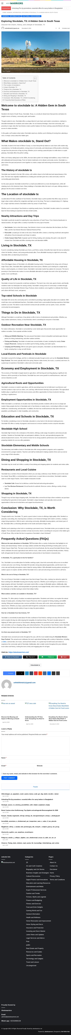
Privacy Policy (55, 876)
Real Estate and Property (35, 948)
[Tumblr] (31, 673)
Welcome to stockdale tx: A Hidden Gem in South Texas (20, 81)
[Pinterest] (36, 673)
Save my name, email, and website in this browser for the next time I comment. (30, 773)
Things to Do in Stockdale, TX (12, 89)
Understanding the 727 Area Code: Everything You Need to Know (34, 718)
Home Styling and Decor (34, 924)
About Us (53, 862)
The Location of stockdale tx (12, 85)
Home (4, 12)
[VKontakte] (45, 673)
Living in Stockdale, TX (10, 87)
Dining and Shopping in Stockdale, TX (15, 95)
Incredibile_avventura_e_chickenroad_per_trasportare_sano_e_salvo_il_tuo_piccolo (28, 821)
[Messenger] (49, 673)
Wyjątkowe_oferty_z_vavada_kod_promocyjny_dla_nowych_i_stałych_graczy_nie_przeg (30, 826)
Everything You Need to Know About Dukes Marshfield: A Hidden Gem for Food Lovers (58, 718)
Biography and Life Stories (35, 869)
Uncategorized (31, 965)
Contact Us (54, 866)
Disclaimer (53, 869)
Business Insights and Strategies (37, 873)
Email (3, 766)
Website (40, 766)
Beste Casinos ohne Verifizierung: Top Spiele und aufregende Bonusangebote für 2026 (29, 810)
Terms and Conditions (57, 880)
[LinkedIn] (27, 673)
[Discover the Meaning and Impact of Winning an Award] (11, 708)
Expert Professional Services (36, 890)
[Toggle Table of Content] (34, 78)
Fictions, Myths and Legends (36, 897)
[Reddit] (40, 673)
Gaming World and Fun (34, 910)
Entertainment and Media (34, 886)
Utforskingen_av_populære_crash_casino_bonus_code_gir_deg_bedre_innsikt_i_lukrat (29, 794)
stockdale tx (35, 665)
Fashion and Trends (33, 893)
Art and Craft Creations (34, 866)
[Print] (58, 673)
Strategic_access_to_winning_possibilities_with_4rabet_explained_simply (36, 8)
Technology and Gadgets (34, 959)
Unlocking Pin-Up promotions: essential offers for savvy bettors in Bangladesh (27, 799)
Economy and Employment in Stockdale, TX (16, 91)
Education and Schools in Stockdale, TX (15, 93)
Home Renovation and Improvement (38, 921)
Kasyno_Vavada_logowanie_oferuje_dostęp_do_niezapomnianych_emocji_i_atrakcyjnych (30, 816)
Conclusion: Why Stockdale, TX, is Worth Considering (19, 98)
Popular (35, 787)
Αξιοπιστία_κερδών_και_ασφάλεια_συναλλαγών (17, 832)
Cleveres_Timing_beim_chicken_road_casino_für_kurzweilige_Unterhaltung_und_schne (30, 843)
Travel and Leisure (32, 962)
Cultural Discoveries (31, 16)
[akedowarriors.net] (14, 3)
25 (27, 862)
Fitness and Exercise (33, 904)
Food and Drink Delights (34, 907)
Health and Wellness (33, 917)
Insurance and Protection (34, 928)
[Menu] (2, 4)
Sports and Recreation (34, 955)
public (28, 945)
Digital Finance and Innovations (37, 880)
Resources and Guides (34, 952)
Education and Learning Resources (38, 883)
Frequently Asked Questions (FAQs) (15, 100)
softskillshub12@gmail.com (12, 28)
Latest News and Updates (35, 934)
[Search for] (69, 4)
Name (3, 758)
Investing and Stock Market (35, 931)
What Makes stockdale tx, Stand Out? (15, 83)
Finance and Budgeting (34, 900)
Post (27, 941)
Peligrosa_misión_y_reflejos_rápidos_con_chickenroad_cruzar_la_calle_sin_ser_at (28, 837)
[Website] (14, 688)
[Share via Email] (53, 673)
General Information (14, 12)
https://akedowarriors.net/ (19, 652)
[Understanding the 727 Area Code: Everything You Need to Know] (35, 708)
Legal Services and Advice (35, 938)
